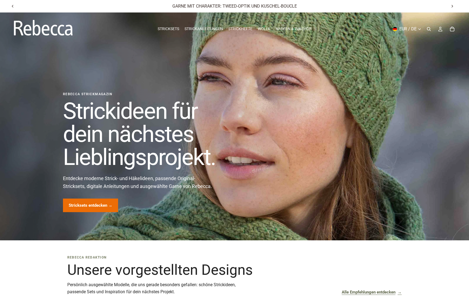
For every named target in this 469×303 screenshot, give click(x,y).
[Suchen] (429, 29)
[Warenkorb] (452, 29)
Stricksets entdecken (90, 205)
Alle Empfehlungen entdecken (372, 292)
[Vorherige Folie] (13, 6)
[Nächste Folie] (452, 6)
